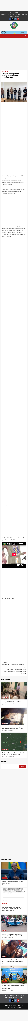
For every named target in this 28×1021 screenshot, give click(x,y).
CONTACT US (10, 14)
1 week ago (11, 937)
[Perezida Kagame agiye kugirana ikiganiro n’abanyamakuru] (14, 871)
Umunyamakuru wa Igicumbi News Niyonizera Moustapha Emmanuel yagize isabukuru (15, 670)
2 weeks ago (11, 990)
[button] (2, 36)
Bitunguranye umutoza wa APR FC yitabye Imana (13, 664)
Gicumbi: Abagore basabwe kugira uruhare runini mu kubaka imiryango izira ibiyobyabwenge (13, 987)
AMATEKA (4, 903)
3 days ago (11, 884)
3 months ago (11, 756)
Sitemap (12, 16)
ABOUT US (17, 14)
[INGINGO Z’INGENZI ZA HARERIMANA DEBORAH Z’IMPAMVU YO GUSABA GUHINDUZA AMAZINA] (14, 896)
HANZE (3, 930)
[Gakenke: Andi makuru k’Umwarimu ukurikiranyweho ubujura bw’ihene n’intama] (14, 690)
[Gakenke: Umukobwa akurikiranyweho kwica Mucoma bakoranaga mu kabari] (14, 716)
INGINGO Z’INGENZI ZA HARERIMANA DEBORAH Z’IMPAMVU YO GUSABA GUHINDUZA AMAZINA (12, 909)
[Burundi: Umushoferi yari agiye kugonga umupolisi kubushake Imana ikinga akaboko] (14, 923)
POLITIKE (4, 981)
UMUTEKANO (5, 71)
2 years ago (12, 80)
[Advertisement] (14, 5)
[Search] (25, 36)
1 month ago (11, 704)
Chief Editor (5, 80)
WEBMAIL (3, 14)
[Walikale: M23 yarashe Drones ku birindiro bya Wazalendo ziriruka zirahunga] (14, 742)
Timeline (17, 16)
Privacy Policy (24, 14)
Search (3, 761)
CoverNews (10, 1007)
